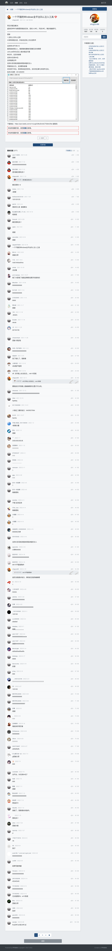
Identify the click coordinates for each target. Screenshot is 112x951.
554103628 (15, 537)
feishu (14, 189)
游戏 (20, 3)
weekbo (14, 500)
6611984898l (16, 405)
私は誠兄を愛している (18, 212)
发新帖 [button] (94, 9)
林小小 (14, 252)
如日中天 (15, 554)
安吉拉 (14, 460)
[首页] (7, 9)
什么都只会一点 (17, 754)
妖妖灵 (14, 800)
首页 (11, 3)
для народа (16, 275)
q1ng (13, 671)
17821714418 (16, 838)
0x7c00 (14, 290)
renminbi (15, 772)
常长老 (14, 305)
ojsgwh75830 (16, 245)
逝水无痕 (15, 162)
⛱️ (13, 761)
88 (13, 846)
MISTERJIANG (16, 694)
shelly (14, 267)
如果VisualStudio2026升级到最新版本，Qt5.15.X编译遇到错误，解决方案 (97, 65)
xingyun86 (15, 20)
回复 (24, 128)
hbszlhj (14, 808)
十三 (13, 260)
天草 (13, 604)
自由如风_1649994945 (19, 529)
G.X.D (14, 415)
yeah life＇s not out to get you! (21, 853)
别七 (13, 430)
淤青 (13, 708)
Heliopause (15, 731)
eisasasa (15, 390)
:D (13, 327)
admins (14, 597)
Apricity (14, 830)
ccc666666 (15, 619)
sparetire (15, 547)
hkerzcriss (15, 664)
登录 (104, 3)
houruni (14, 219)
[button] (73, 151)
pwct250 (15, 915)
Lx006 (14, 861)
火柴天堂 (15, 363)
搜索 (104, 37)
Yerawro (15, 871)
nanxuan (15, 467)
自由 (25, 3)
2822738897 (16, 746)
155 (13, 312)
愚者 (13, 786)
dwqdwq (14, 626)
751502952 (15, 886)
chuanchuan (16, 338)
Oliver (14, 739)
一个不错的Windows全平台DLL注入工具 (29, 9)
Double (14, 320)
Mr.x (13, 901)
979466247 (15, 453)
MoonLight (15, 648)
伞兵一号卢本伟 (17, 348)
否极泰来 (15, 445)
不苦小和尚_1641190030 (19, 423)
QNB (13, 908)
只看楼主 (69, 150)
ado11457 (15, 634)
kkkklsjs (15, 656)
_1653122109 (17, 679)
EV (13, 686)
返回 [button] (42, 941)
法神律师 (15, 723)
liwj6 (13, 779)
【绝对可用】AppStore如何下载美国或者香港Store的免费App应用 (97, 71)
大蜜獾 (14, 515)
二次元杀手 (15, 589)
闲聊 (16, 3)
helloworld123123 (17, 197)
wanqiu (14, 922)
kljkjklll (14, 356)
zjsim (14, 227)
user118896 (16, 155)
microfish (15, 237)
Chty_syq (15, 508)
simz (13, 823)
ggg (13, 475)
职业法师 (15, 793)
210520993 (15, 298)
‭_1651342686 (16, 611)
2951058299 (16, 878)
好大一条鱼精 (16, 483)
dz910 (14, 204)
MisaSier (15, 283)
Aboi (13, 398)
